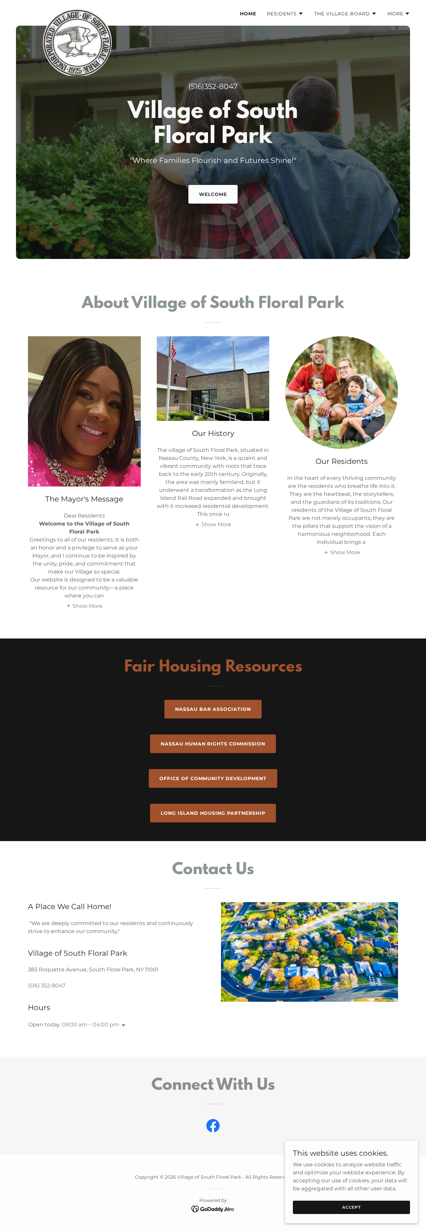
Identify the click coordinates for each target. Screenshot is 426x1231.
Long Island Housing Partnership (213, 813)
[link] (74, 11)
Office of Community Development (213, 778)
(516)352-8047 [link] (213, 86)
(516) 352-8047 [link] (46, 985)
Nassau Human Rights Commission (213, 744)
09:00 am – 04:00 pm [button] (90, 1024)
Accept (351, 1207)
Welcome (213, 194)
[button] (285, 14)
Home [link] (248, 14)
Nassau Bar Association (213, 709)
